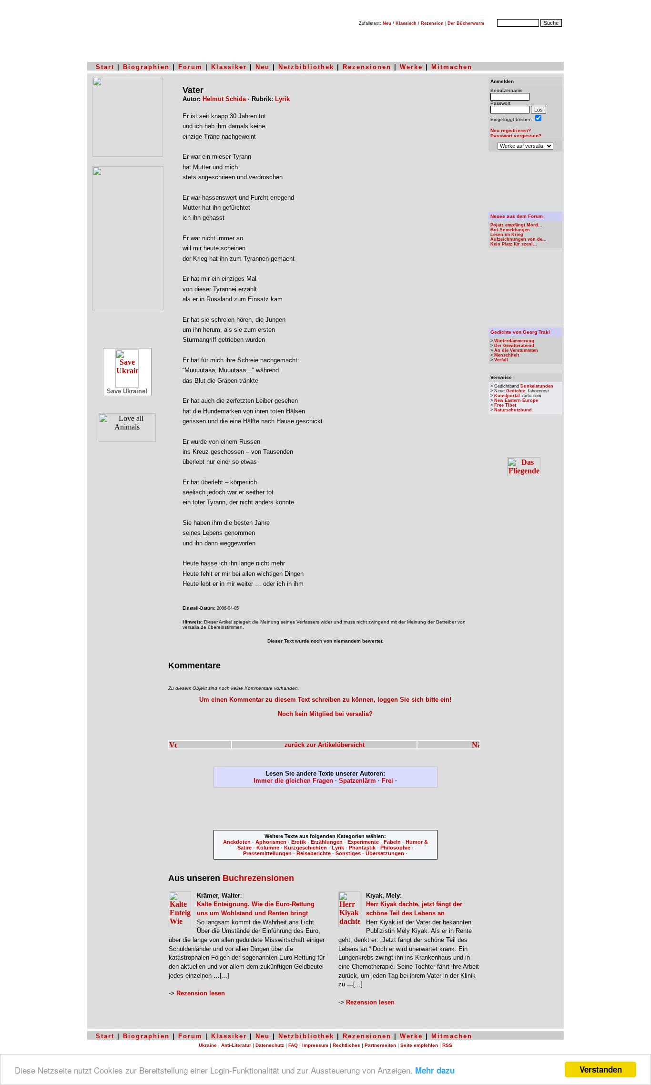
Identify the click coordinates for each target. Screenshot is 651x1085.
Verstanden (601, 1069)
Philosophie (395, 847)
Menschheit (506, 355)
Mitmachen (451, 67)
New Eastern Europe (516, 400)
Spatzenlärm (357, 780)
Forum (190, 67)
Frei (387, 780)
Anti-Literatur (236, 1045)
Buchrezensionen (258, 878)
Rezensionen (367, 67)
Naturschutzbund (513, 410)
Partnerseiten (380, 1045)
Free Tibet (505, 405)
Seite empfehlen (419, 1045)
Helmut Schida (224, 98)
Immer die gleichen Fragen (293, 780)
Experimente (363, 842)
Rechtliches (346, 1045)
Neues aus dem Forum (516, 216)
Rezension (432, 23)
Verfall (501, 360)
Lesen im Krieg (506, 234)
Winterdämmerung (514, 340)
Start (105, 67)
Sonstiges (348, 853)
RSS (447, 1045)
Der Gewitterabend (514, 345)
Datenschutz (269, 1045)
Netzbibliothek (306, 67)
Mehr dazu (435, 1070)
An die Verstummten (516, 350)
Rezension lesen (200, 993)
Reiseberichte (313, 853)
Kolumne (267, 847)
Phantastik (362, 847)
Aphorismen (270, 842)
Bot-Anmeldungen (510, 229)
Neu (387, 23)
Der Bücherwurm (466, 23)
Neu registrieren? (510, 130)
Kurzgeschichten (305, 847)
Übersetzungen (385, 853)
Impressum (315, 1045)
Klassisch (406, 23)
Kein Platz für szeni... (513, 244)
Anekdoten (237, 842)
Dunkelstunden (536, 386)
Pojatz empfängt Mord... (516, 225)
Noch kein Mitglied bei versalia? (325, 713)
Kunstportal (507, 395)
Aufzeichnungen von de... (518, 239)
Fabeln (392, 842)
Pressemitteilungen (267, 853)
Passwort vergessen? (515, 135)
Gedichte (515, 391)
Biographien (146, 67)
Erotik (298, 842)
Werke (411, 67)
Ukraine (208, 1045)
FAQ (293, 1045)
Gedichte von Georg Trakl (520, 332)
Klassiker (229, 67)
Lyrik (282, 98)
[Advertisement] (325, 810)
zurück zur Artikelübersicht (325, 744)
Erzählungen (327, 842)
